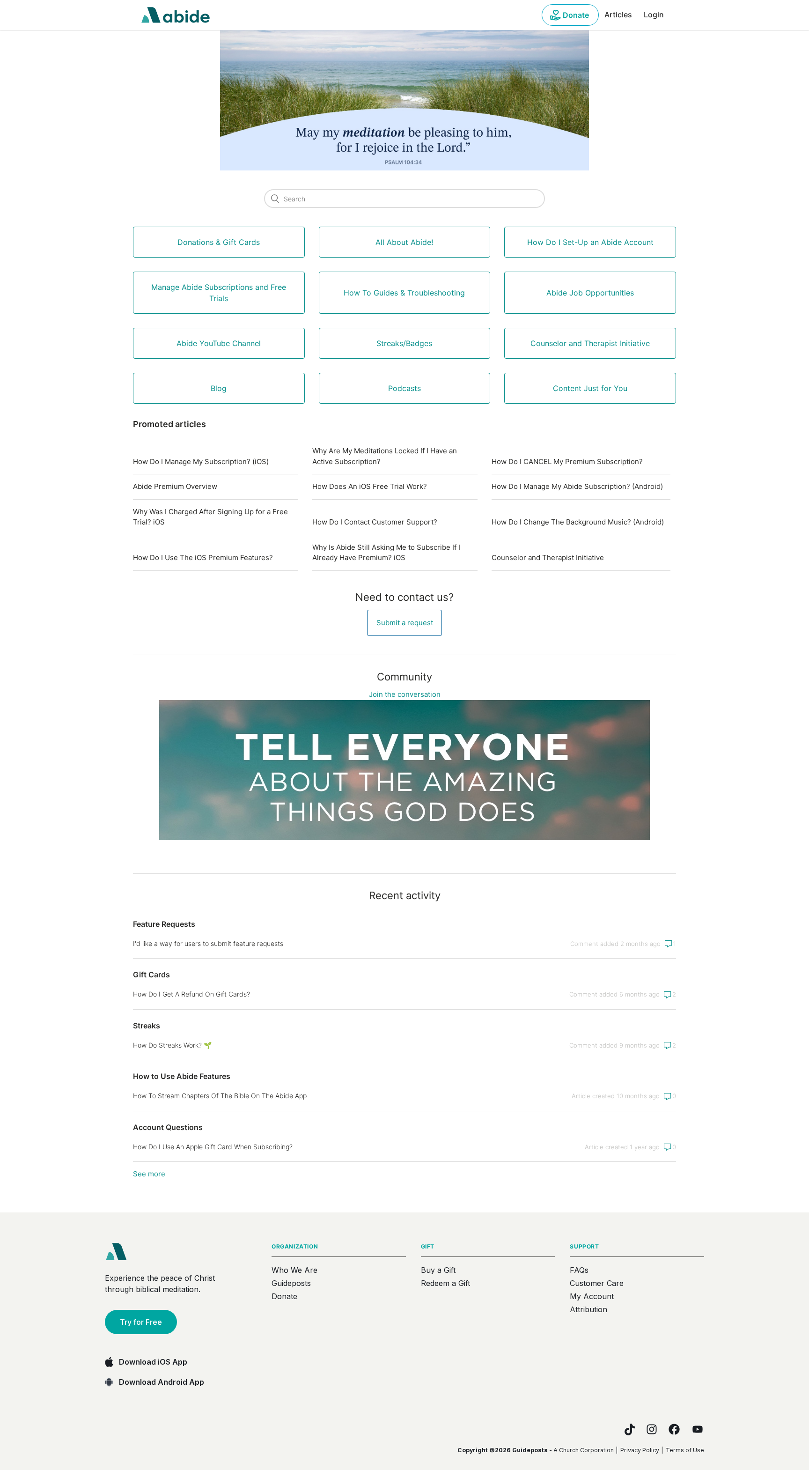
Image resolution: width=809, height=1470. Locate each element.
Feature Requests (164, 924)
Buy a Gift (438, 1270)
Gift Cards (151, 974)
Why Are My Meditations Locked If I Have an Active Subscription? (384, 456)
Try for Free (141, 1322)
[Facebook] (674, 1429)
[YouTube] (697, 1429)
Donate (576, 15)
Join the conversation (405, 694)
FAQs (579, 1270)
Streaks (146, 1025)
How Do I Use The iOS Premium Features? (203, 557)
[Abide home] (119, 1251)
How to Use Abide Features (181, 1076)
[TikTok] (630, 1429)
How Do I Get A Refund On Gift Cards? (191, 994)
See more (149, 1173)
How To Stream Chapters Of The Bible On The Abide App (220, 1096)
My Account (592, 1296)
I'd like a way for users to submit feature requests (208, 943)
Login (654, 14)
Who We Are (294, 1270)
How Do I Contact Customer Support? (374, 521)
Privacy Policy (639, 1450)
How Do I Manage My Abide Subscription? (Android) (577, 486)
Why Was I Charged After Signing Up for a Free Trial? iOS (210, 517)
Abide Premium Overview (175, 486)
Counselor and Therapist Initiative (548, 557)
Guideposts (291, 1283)
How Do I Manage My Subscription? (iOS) (201, 461)
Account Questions (168, 1127)
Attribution (588, 1309)
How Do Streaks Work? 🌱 (172, 1045)
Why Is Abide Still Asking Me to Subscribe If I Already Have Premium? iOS (386, 552)
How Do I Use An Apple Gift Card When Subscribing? (213, 1147)
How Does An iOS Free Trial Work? (369, 486)
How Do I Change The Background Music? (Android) (578, 521)
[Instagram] (651, 1429)
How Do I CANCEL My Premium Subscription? (567, 461)
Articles (618, 14)
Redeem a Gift (445, 1283)
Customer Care (597, 1283)
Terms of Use (685, 1450)
